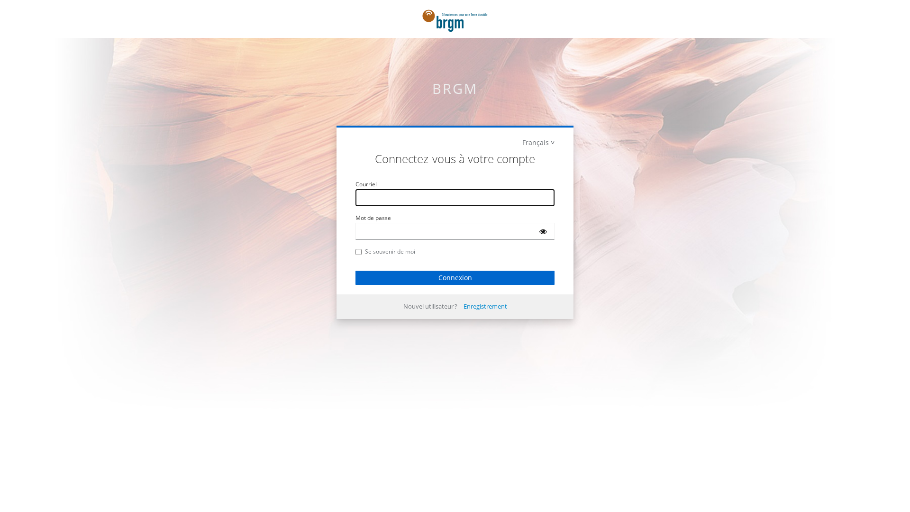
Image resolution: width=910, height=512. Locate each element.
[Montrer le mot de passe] (543, 231)
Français (535, 142)
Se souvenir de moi (390, 251)
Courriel (366, 184)
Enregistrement (485, 306)
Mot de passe (373, 218)
